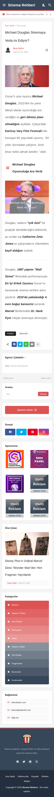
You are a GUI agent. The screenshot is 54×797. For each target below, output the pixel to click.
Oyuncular (21, 26)
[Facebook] (14, 344)
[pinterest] (33, 432)
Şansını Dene (25, 410)
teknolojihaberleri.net (21, 710)
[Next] (50, 14)
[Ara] (50, 5)
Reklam (45, 776)
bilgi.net (15, 718)
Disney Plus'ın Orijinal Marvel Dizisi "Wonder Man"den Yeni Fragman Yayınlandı (23, 567)
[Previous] (46, 14)
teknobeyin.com (19, 702)
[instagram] (44, 432)
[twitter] (21, 432)
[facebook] (10, 432)
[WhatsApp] (26, 344)
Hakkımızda (23, 776)
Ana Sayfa (9, 26)
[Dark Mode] (44, 5)
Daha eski (45, 378)
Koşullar (35, 776)
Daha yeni (8, 378)
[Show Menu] (4, 5)
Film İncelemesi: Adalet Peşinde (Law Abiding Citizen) (25, 14)
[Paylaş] (46, 50)
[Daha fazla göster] (37, 344)
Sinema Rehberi (21, 5)
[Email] (32, 344)
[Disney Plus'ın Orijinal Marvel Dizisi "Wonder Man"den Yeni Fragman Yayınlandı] (27, 543)
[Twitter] (20, 344)
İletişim (27, 781)
